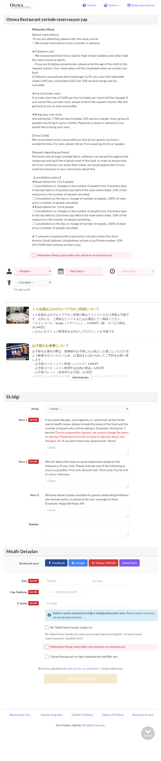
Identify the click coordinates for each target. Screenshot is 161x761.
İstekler (34, 524)
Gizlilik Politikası (82, 714)
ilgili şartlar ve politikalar (83, 668)
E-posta (27, 603)
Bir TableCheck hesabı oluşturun (71, 627)
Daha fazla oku (80, 377)
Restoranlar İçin (20, 714)
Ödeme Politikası (113, 714)
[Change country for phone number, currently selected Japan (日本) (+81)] (50, 592)
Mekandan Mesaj (43, 29)
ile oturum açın (29, 563)
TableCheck (129, 563)
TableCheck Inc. (96, 725)
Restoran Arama (142, 714)
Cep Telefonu (23, 592)
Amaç (35, 408)
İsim (29, 581)
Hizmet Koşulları (52, 714)
